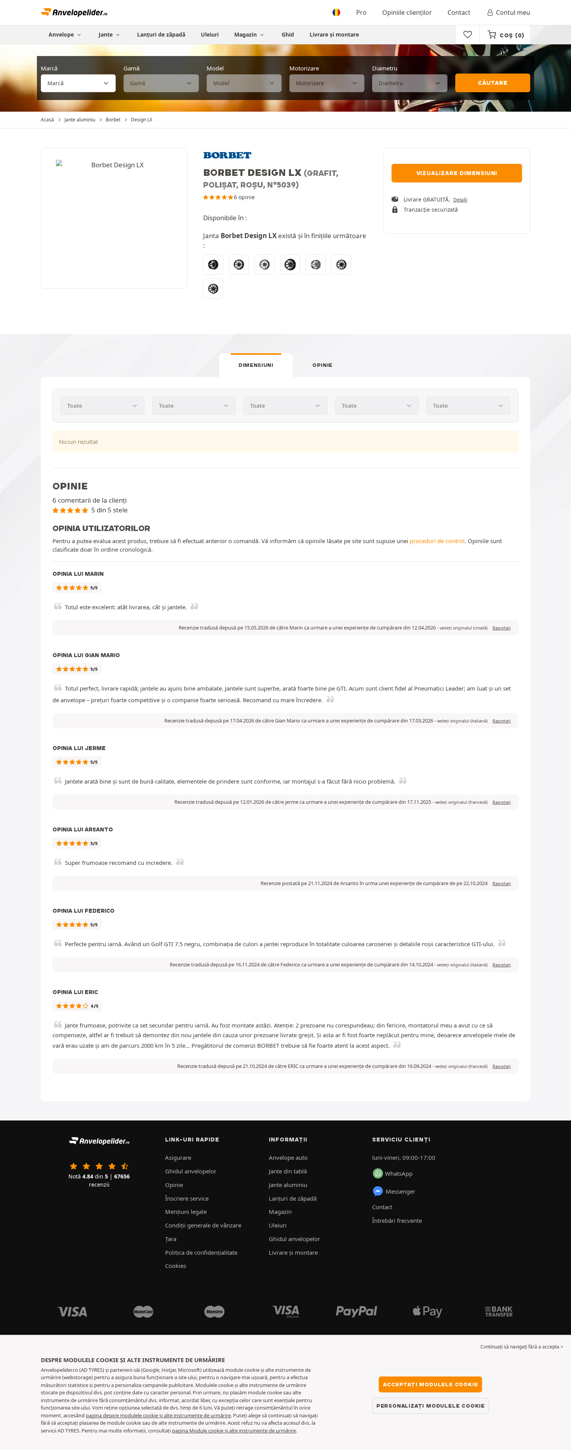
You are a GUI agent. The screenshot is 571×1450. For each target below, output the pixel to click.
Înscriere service (187, 1198)
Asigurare (178, 1157)
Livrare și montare (334, 34)
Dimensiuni (255, 365)
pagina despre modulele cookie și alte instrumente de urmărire (158, 1415)
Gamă (131, 68)
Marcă (49, 68)
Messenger (400, 1191)
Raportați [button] (502, 628)
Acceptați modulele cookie (430, 1384)
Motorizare (304, 68)
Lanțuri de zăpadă (161, 34)
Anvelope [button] (62, 34)
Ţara (170, 1239)
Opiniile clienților (407, 12)
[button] (463, 628)
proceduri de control (437, 541)
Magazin (246, 34)
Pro (361, 12)
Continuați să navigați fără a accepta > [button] (521, 1346)
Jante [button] (106, 34)
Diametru (384, 68)
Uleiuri (210, 34)
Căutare (493, 82)
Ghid (288, 34)
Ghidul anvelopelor (190, 1171)
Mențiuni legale (186, 1211)
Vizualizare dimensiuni (457, 173)
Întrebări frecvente (397, 1220)
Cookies (175, 1265)
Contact (458, 12)
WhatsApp (399, 1173)
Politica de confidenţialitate (201, 1252)
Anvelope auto (288, 1157)
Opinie (322, 365)
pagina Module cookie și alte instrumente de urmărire (234, 1430)
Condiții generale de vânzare (203, 1225)
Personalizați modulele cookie (430, 1406)
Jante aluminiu (288, 1185)
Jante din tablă (288, 1171)
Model (215, 68)
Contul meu (513, 12)
